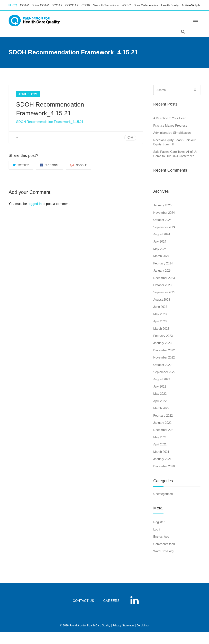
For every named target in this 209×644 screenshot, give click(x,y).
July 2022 (159, 386)
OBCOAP (72, 5)
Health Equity (170, 5)
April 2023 (160, 321)
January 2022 (162, 422)
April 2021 (160, 444)
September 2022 (164, 372)
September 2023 (164, 292)
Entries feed (161, 536)
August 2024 (161, 234)
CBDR (85, 5)
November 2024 (164, 212)
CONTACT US (83, 600)
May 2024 (160, 249)
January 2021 (162, 459)
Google (81, 165)
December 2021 (164, 430)
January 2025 (162, 205)
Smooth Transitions (106, 5)
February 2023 (163, 335)
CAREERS (111, 600)
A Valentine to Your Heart (169, 118)
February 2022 (163, 415)
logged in (35, 204)
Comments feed (164, 544)
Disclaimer (143, 625)
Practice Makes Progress (170, 125)
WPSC (126, 5)
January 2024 (162, 270)
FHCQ (12, 5)
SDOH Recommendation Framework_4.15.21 (49, 122)
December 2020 (164, 466)
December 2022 (164, 350)
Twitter (23, 165)
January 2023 (162, 343)
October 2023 (162, 285)
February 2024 (163, 263)
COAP (24, 5)
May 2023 (160, 314)
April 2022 (160, 401)
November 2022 (164, 357)
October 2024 (162, 219)
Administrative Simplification (172, 132)
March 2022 (161, 408)
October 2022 (162, 364)
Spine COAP (40, 5)
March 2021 (161, 451)
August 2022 (161, 379)
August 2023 (161, 299)
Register (159, 522)
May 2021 (160, 437)
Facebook (51, 165)
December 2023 (164, 278)
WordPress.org (163, 551)
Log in (157, 529)
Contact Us (192, 5)
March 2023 (161, 328)
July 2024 (159, 241)
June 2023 (160, 306)
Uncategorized (163, 494)
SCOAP (57, 5)
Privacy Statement (123, 625)
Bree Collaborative (146, 5)
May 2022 (160, 393)
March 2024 (161, 256)
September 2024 (164, 227)
